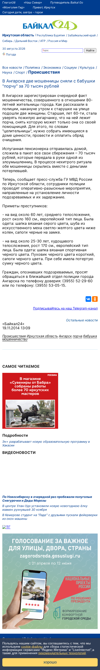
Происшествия (44, 72)
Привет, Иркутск (44, 7)
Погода (10, 54)
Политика (32, 67)
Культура (87, 67)
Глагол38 (8, 2)
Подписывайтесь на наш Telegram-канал (65, 308)
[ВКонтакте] (88, 299)
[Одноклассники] (95, 299)
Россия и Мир (57, 41)
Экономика (52, 67)
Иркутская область (18, 35)
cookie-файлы (32, 646)
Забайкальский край (82, 35)
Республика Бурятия (51, 35)
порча (77, 336)
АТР (43, 41)
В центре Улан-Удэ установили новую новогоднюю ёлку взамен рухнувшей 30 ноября (44, 507)
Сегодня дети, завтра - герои (22, 12)
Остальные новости (82, 320)
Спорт (20, 72)
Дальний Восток (26, 41)
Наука (7, 72)
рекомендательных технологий (62, 653)
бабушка (90, 336)
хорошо (50, 662)
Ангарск (65, 336)
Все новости (12, 67)
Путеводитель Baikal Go (66, 2)
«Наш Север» (33, 2)
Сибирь (7, 41)
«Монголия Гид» (13, 7)
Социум (70, 67)
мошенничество (14, 339)
